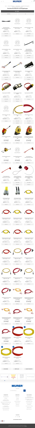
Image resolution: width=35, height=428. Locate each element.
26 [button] (19, 380)
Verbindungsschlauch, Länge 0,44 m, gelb (6, 198)
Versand (25, 426)
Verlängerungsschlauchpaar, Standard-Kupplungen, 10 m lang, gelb (17, 298)
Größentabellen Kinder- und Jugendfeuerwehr (29, 399)
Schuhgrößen (29, 404)
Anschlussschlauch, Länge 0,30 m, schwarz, (17, 28)
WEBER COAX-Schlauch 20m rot (17, 358)
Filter (17, 11)
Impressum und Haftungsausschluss (6, 400)
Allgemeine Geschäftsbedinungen (6, 402)
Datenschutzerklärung (6, 408)
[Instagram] (19, 416)
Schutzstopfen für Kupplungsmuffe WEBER (6, 177)
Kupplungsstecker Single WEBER (17, 93)
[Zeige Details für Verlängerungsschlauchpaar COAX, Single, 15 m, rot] (29, 212)
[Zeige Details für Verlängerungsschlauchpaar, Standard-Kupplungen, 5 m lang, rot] (6, 331)
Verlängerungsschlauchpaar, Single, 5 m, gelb (28, 278)
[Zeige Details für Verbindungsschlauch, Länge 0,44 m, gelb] (6, 192)
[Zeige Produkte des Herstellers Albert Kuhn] (30, 376)
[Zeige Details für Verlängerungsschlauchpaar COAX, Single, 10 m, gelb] (29, 192)
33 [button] (24, 380)
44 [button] (32, 380)
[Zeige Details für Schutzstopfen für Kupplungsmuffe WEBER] (6, 170)
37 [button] (27, 380)
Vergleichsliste (17, 402)
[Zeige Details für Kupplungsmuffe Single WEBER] (29, 65)
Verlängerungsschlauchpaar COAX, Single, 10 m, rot (6, 218)
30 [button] (22, 380)
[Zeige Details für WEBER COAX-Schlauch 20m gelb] (6, 351)
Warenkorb (17, 404)
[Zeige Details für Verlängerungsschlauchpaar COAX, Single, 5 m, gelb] (29, 231)
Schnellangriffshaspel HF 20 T (6, 157)
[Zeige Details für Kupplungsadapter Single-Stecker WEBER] (17, 65)
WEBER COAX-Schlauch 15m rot (17, 338)
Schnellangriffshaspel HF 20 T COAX (17, 157)
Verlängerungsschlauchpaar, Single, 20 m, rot (17, 278)
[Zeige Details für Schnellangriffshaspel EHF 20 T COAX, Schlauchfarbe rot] (29, 130)
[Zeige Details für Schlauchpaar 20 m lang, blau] (6, 108)
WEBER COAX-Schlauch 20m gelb (6, 358)
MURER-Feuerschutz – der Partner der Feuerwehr (6, 404)
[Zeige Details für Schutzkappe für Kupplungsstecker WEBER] (29, 150)
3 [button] (2, 380)
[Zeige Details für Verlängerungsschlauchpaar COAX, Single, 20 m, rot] (17, 231)
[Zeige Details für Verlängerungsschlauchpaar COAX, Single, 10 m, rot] (6, 212)
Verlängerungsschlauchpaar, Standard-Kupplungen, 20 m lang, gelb (6, 318)
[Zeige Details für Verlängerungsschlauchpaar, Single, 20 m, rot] (17, 271)
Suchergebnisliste (6, 396)
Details (6, 35)
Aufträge (17, 398)
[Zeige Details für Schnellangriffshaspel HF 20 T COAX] (17, 150)
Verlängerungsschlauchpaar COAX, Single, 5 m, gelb (28, 238)
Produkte (5, 398)
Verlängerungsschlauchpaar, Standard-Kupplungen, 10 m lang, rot (28, 298)
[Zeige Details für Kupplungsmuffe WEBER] (6, 87)
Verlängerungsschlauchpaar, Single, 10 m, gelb (17, 258)
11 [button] (8, 380)
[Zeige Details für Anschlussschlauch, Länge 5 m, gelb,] (6, 43)
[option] (4, 376)
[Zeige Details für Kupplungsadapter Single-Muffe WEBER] (6, 65)
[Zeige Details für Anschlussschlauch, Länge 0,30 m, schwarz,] (17, 21)
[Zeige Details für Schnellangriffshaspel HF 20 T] (6, 150)
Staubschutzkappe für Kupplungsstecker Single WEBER (29, 177)
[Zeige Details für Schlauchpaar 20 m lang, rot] (29, 108)
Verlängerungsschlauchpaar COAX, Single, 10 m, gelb (28, 198)
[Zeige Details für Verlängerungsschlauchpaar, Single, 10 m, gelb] (17, 251)
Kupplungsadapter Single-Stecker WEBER (17, 71)
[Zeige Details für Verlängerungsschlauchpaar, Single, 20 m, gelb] (6, 271)
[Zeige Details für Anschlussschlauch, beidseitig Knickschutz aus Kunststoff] (6, 21)
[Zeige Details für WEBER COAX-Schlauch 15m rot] (17, 331)
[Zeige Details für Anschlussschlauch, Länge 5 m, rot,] (17, 43)
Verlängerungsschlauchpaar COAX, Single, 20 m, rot (17, 238)
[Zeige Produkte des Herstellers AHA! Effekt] (13, 376)
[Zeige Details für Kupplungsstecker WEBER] (29, 87)
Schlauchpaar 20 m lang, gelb (17, 115)
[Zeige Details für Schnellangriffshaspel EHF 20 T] (6, 130)
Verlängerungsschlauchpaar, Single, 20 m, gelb (6, 278)
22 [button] (16, 380)
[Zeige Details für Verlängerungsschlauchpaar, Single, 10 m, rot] (29, 251)
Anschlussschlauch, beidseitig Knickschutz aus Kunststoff (6, 28)
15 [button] (11, 380)
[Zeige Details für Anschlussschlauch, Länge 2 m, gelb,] (29, 21)
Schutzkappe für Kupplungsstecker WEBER (29, 157)
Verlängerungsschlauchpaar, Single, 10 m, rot (28, 258)
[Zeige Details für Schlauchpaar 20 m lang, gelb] (17, 108)
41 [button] (30, 380)
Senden (24, 391)
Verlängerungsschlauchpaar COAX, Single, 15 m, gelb (17, 218)
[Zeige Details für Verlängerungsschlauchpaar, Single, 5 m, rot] (6, 291)
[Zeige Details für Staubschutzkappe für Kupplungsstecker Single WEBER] (29, 170)
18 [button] (13, 380)
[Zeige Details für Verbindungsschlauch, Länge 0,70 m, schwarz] (17, 192)
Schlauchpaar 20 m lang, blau (6, 115)
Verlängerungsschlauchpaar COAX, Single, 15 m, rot (28, 218)
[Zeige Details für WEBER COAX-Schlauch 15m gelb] (29, 331)
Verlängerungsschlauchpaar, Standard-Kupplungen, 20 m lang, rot (17, 318)
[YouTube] (17, 416)
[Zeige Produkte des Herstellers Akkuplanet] (22, 376)
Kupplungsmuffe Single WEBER (29, 71)
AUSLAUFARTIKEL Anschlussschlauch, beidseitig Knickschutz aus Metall (28, 50)
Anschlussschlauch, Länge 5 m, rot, (17, 50)
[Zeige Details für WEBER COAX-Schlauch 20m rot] (17, 351)
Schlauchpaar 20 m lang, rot (29, 115)
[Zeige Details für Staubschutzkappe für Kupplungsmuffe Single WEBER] (17, 170)
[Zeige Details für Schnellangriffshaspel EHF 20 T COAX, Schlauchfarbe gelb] (17, 130)
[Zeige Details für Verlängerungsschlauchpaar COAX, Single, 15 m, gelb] (17, 212)
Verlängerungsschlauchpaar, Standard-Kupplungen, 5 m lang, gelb (28, 318)
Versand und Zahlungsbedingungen (6, 406)
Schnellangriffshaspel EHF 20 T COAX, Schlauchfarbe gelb (17, 137)
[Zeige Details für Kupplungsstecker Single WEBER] (17, 87)
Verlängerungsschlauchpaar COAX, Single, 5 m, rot (6, 258)
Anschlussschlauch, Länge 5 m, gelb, (6, 50)
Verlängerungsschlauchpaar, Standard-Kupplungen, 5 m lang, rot (6, 338)
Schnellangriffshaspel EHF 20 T (6, 137)
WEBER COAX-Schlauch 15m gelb (29, 338)
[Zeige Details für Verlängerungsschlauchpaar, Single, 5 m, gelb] (29, 271)
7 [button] (5, 380)
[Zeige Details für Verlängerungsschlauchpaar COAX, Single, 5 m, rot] (6, 251)
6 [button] (4, 380)
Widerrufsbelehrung (6, 409)
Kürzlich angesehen (17, 401)
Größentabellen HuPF (29, 401)
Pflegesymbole (29, 407)
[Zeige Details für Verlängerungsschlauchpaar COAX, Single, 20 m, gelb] (6, 231)
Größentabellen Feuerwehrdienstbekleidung (29, 397)
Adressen (17, 399)
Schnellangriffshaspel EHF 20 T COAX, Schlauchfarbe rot (28, 137)
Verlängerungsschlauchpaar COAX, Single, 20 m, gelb (6, 238)
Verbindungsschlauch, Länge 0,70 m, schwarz (17, 198)
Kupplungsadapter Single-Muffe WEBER (6, 71)
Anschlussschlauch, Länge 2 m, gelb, (28, 28)
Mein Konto (17, 396)
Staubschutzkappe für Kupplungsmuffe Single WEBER (17, 177)
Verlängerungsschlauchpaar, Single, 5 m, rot (6, 298)
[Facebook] (15, 416)
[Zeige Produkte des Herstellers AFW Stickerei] (4, 376)
